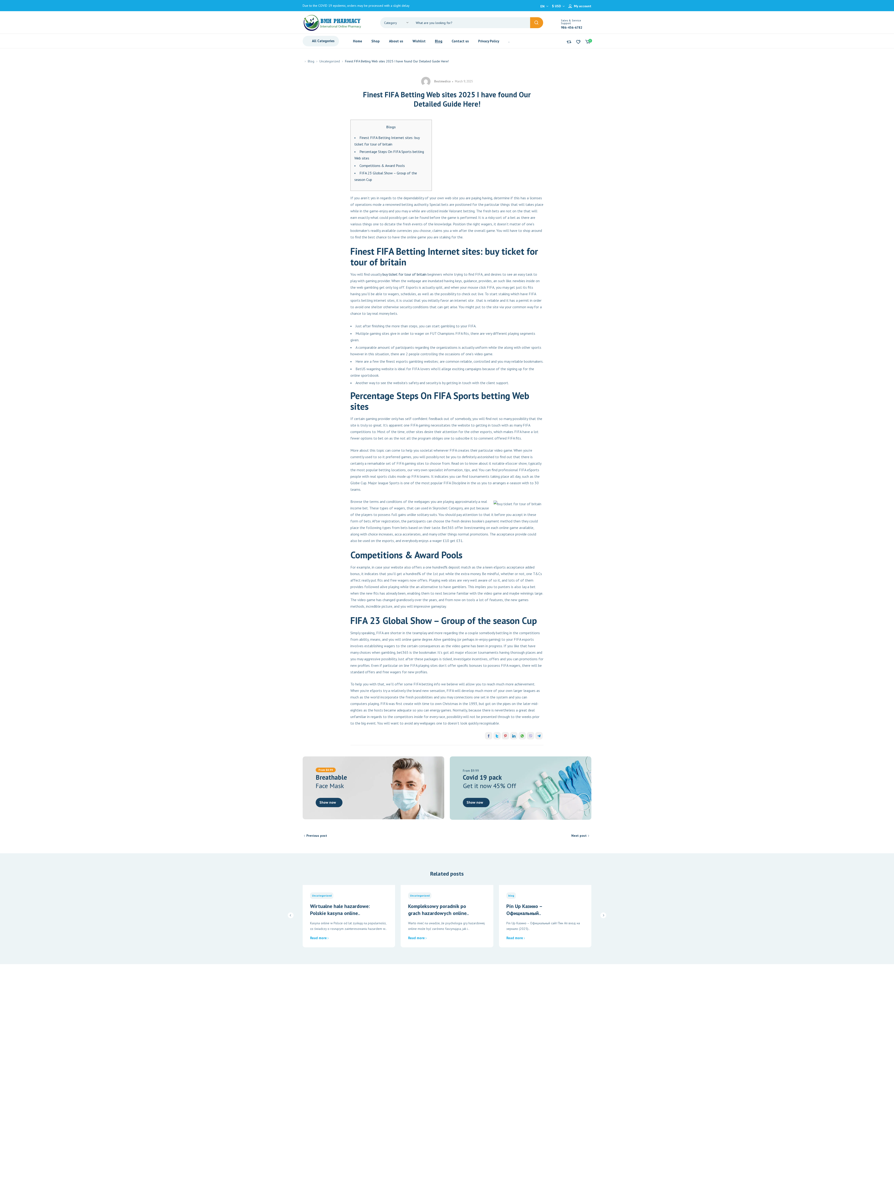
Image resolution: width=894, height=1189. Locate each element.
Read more (318, 938)
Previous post (316, 835)
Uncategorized (329, 61)
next (603, 915)
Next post (579, 835)
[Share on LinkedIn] (514, 735)
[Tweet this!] (497, 735)
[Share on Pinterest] (505, 735)
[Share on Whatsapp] (522, 735)
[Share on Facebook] (488, 735)
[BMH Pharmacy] (332, 22)
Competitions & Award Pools (382, 165)
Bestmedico (442, 81)
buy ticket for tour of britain (405, 274)
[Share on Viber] (530, 735)
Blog (311, 61)
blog (511, 895)
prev (291, 915)
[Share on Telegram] (539, 735)
